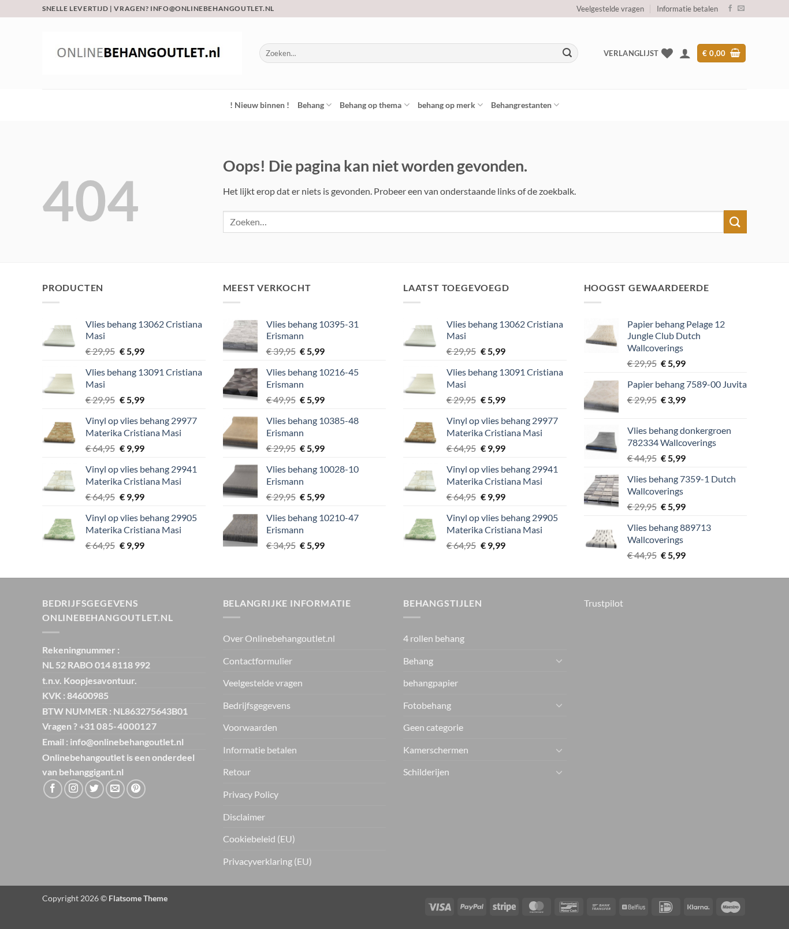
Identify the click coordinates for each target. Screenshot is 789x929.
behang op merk (446, 105)
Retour (237, 771)
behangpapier (430, 682)
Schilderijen (426, 771)
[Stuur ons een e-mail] (741, 9)
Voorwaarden (250, 727)
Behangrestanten (521, 105)
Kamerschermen (435, 749)
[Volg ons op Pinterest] (136, 788)
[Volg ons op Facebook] (730, 9)
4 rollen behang (433, 638)
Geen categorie (433, 727)
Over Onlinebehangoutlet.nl (279, 638)
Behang (310, 105)
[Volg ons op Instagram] (73, 788)
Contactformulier (257, 660)
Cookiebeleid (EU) (259, 838)
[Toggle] (560, 660)
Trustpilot (603, 602)
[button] (685, 53)
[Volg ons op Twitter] (94, 788)
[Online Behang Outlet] (142, 53)
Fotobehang (427, 705)
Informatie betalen (687, 8)
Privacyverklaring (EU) (267, 861)
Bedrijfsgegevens (257, 705)
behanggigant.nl (91, 771)
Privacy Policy (250, 794)
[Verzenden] (567, 53)
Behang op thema (370, 105)
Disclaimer (244, 816)
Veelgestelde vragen (610, 8)
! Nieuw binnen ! (259, 105)
